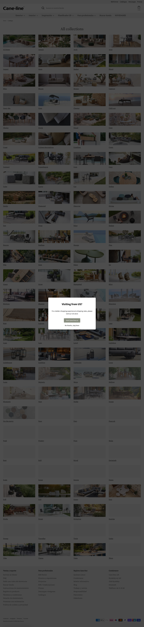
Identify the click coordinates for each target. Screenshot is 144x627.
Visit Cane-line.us (72, 320)
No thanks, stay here (72, 325)
